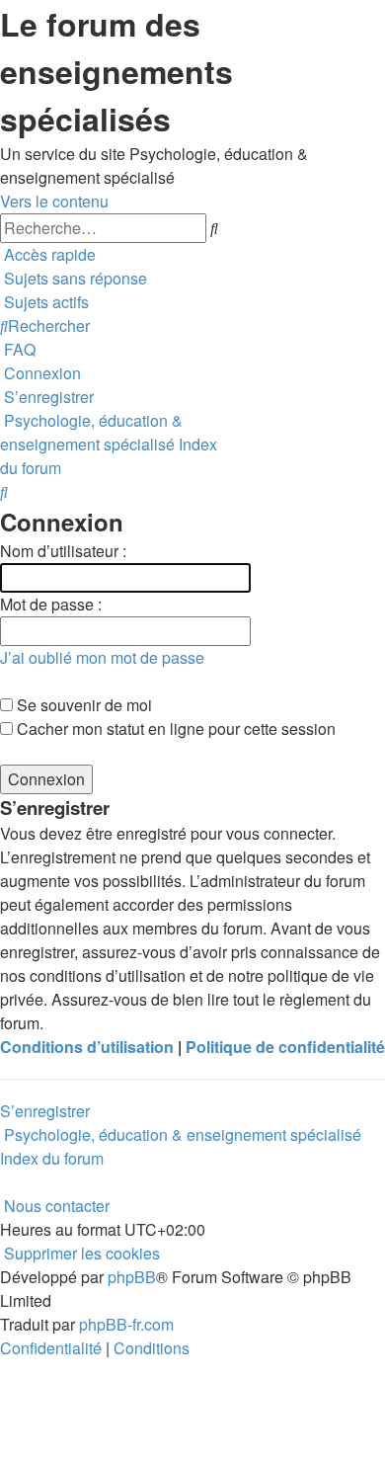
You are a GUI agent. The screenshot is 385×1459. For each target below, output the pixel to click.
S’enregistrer (45, 1110)
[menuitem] (73, 278)
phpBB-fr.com (126, 1324)
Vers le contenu (54, 201)
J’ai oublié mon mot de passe (102, 657)
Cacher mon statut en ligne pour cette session (174, 728)
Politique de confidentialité (285, 1046)
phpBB (132, 1276)
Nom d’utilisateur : (63, 550)
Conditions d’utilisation (87, 1046)
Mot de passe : (51, 604)
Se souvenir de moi (82, 704)
